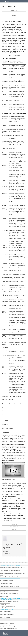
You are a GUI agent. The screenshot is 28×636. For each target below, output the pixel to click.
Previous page (14, 10)
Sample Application (4, 607)
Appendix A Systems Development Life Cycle (10, 586)
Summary (2, 622)
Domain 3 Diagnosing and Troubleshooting (9, 594)
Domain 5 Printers (4, 591)
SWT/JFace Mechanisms (5, 603)
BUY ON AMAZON (8, 553)
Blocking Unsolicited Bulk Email (7, 614)
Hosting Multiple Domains (5, 611)
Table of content (14, 526)
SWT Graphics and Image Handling (7, 606)
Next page (14, 15)
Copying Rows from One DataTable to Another (10, 570)
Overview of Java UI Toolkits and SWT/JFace (9, 601)
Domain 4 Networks (4, 596)
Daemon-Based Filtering (5, 617)
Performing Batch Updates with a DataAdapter (10, 576)
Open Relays (2, 616)
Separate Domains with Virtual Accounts (8, 612)
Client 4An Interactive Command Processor (9, 626)
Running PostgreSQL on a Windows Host (8, 628)
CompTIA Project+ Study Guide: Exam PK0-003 (10, 578)
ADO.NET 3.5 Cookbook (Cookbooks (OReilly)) (10, 565)
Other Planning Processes (5, 581)
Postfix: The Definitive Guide (6, 609)
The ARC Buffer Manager (5, 625)
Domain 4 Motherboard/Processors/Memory (9, 590)
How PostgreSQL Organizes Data (7, 623)
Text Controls (3, 604)
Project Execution (4, 585)
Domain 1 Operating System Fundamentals (9, 593)
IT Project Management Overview (7, 580)
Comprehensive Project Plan (6, 583)
